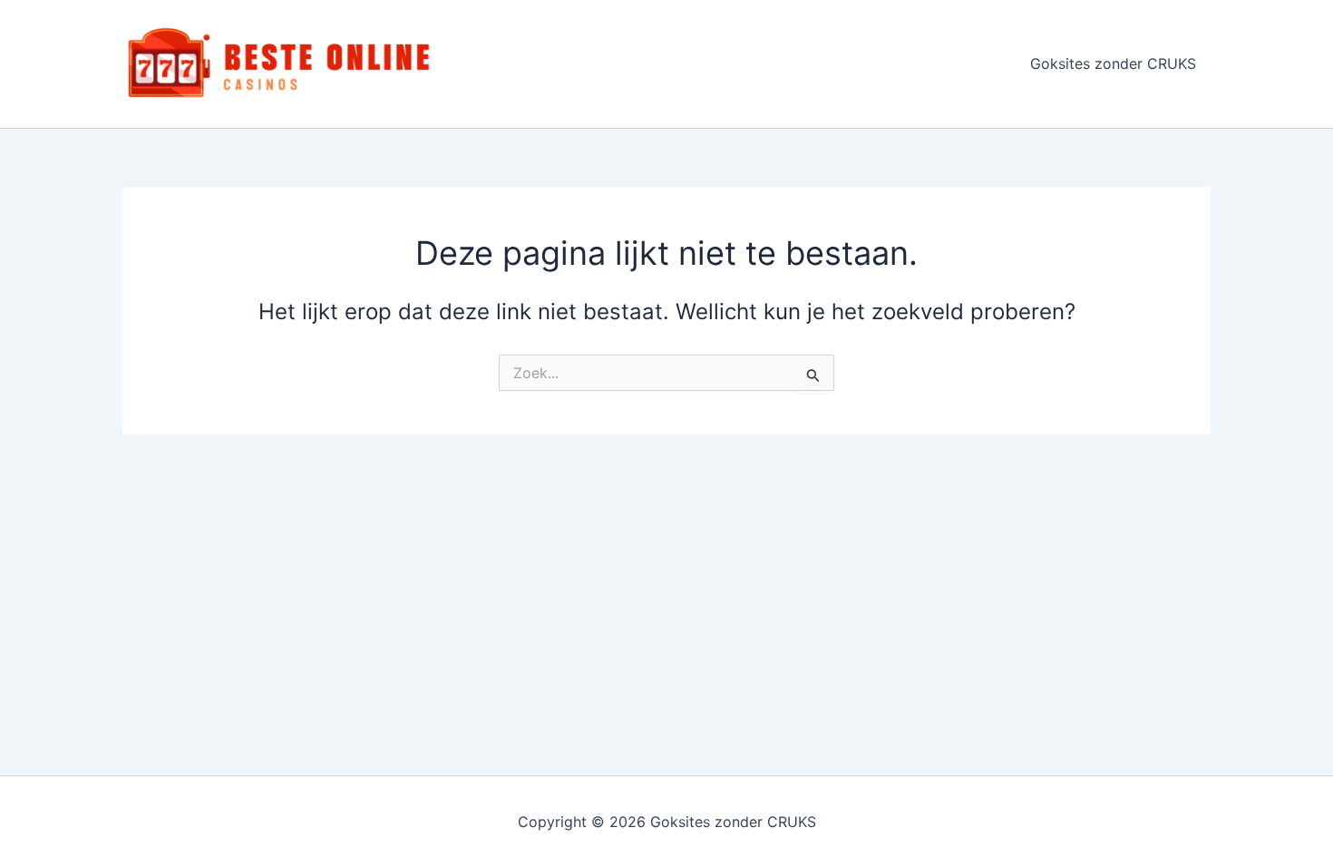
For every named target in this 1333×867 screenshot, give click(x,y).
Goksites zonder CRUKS (1113, 63)
